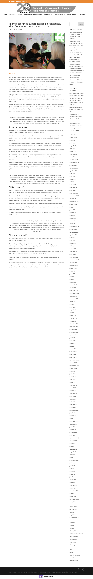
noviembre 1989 (74, 499)
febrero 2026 (73, 154)
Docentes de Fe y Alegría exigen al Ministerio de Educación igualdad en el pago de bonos (76, 80)
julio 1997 (72, 493)
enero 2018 (72, 396)
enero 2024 (72, 223)
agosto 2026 (73, 137)
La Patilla (12, 73)
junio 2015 (72, 427)
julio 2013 (72, 443)
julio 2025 (72, 173)
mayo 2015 (72, 429)
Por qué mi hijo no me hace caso (76, 109)
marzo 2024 (72, 218)
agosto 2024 (73, 204)
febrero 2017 (73, 404)
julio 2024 (72, 207)
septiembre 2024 (74, 201)
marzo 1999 (72, 488)
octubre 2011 (73, 449)
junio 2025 (72, 176)
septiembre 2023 (74, 232)
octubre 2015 (73, 424)
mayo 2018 (72, 390)
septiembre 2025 (74, 168)
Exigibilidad (72, 515)
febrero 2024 (73, 221)
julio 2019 (72, 371)
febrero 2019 (73, 385)
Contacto (82, 14)
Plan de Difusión (74, 531)
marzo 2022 (72, 282)
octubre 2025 (73, 165)
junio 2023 (72, 240)
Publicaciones (73, 539)
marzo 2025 (72, 184)
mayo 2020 (72, 343)
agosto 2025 (73, 171)
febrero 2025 (73, 187)
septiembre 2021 (74, 299)
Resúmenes (72, 542)
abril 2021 (72, 312)
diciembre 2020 (73, 324)
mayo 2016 (72, 415)
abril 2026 (72, 148)
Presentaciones (73, 536)
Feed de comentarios (75, 558)
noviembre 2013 (74, 438)
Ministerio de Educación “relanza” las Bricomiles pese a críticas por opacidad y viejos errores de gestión (76, 57)
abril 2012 (72, 446)
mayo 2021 (72, 310)
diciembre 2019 (73, 357)
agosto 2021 (73, 301)
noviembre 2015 (74, 421)
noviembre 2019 (74, 360)
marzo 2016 (72, 418)
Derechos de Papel (58, 14)
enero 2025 (72, 190)
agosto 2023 (73, 235)
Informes (72, 522)
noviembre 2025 (74, 162)
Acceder (71, 552)
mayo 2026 (72, 146)
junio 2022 (72, 274)
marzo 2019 (72, 382)
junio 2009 (72, 463)
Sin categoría (73, 545)
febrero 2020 (73, 351)
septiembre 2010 (74, 460)
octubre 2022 (73, 262)
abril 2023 (72, 246)
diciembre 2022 (73, 257)
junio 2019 (72, 374)
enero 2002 (72, 479)
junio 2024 (72, 209)
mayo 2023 (72, 243)
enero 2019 (72, 388)
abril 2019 (72, 379)
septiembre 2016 (74, 410)
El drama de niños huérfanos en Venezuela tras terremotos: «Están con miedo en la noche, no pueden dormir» (76, 46)
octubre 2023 (73, 229)
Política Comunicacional (76, 533)
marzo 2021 (72, 315)
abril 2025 (72, 182)
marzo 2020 (72, 349)
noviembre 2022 (74, 260)
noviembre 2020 (74, 326)
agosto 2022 (73, 268)
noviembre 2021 (74, 293)
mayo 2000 (72, 482)
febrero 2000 (73, 485)
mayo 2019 (72, 376)
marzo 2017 (72, 401)
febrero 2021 (73, 318)
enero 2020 (72, 354)
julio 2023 (72, 237)
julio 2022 (72, 271)
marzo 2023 (72, 249)
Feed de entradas (74, 555)
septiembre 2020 (74, 332)
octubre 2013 (73, 440)
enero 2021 (72, 321)
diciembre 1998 (73, 491)
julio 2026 (72, 140)
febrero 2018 (73, 393)
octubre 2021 (73, 296)
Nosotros (11, 14)
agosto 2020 (73, 335)
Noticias (20, 14)
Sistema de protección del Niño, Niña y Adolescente (75, 119)
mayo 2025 (72, 179)
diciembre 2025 (73, 159)
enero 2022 (72, 287)
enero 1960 (72, 502)
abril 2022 (72, 279)
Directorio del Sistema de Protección (33, 14)
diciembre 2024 (73, 193)
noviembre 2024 (74, 196)
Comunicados (73, 509)
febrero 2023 (73, 251)
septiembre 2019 (74, 365)
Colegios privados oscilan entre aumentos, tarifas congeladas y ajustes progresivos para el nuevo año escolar (76, 68)
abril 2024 (72, 215)
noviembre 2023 (74, 226)
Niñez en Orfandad (71, 14)
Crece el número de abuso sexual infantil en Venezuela (76, 102)
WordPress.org (73, 560)
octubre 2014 (73, 432)
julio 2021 (72, 304)
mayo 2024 (72, 212)
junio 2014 (72, 435)
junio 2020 (72, 340)
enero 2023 (72, 254)
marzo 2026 (72, 151)
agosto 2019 (73, 368)
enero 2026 (72, 157)
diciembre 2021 (73, 290)
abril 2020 (72, 346)
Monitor (71, 525)
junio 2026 (72, 143)
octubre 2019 (73, 363)
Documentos (47, 14)
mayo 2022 (72, 276)
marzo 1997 (72, 496)
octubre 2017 (73, 399)
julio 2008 (72, 466)
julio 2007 (72, 468)
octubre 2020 (73, 329)
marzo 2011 (72, 457)
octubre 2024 (73, 198)
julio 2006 (72, 471)
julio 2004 (72, 477)
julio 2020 (72, 338)
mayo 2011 (72, 452)
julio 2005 (72, 474)
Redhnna (72, 123)
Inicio (5, 14)
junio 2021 (72, 307)
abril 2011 (72, 454)
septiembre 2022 (74, 265)
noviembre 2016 (74, 407)
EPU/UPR (72, 512)
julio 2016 (72, 413)
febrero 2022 (73, 285)
